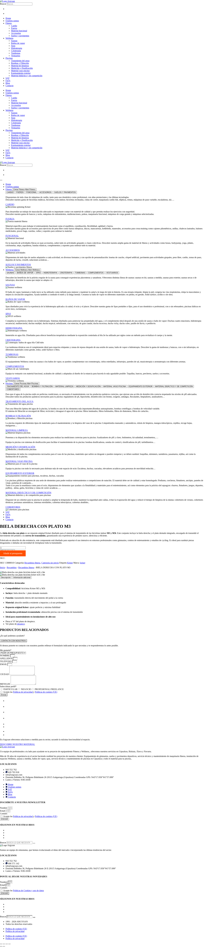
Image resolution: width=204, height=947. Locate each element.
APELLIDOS (6, 658)
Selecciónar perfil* (8, 686)
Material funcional (19, 31)
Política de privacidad (15, 931)
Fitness (9, 23)
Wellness (9, 38)
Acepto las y (30, 692)
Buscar (3, 4)
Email (3, 811)
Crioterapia (16, 50)
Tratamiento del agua (20, 60)
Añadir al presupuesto (12, 553)
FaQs (8, 80)
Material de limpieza (20, 65)
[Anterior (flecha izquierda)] (1, 946)
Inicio (2, 567)
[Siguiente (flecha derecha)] (4, 946)
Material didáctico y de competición (26, 75)
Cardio (14, 26)
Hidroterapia (16, 48)
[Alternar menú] (1, 180)
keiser (82, 563)
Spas (13, 46)
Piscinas (9, 58)
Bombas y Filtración (20, 63)
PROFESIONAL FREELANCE (49, 689)
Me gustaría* (5, 650)
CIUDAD (4, 674)
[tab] (10, 192)
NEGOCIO (26, 689)
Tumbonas (15, 53)
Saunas (14, 41)
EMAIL (3, 664)
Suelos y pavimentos (20, 36)
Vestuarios (15, 55)
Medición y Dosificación (22, 68)
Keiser (70, 563)
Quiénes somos (12, 21)
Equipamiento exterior (21, 73)
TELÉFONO (6, 661)
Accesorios (16, 33)
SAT (8, 78)
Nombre (4, 808)
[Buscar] (34, 843)
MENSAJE (5, 684)
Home (8, 18)
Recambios (12, 567)
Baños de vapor (18, 43)
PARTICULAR (10, 689)
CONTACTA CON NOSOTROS (13, 641)
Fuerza (14, 28)
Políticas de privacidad (23, 692)
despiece (21, 624)
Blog (8, 83)
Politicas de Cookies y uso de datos (28, 890)
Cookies (3, 813)
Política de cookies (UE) (16, 929)
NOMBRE (5, 655)
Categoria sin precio (50, 563)
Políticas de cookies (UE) (46, 692)
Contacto (9, 85)
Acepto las (23, 890)
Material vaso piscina (20, 70)
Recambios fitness (32, 563)
